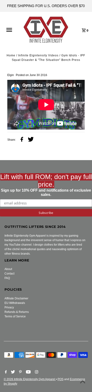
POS (60, 379)
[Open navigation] (11, 30)
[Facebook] (5, 372)
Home (11, 55)
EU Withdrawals (14, 303)
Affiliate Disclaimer (16, 298)
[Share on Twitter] (31, 140)
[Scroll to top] (82, 382)
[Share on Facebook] (22, 140)
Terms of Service (15, 316)
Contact (9, 273)
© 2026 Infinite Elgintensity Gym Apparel (30, 379)
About (8, 269)
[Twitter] (12, 372)
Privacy (9, 307)
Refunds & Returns (16, 312)
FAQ (7, 278)
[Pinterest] (20, 372)
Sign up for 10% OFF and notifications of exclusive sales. (46, 185)
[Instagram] (36, 372)
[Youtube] (28, 372)
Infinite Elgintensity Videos (38, 55)
